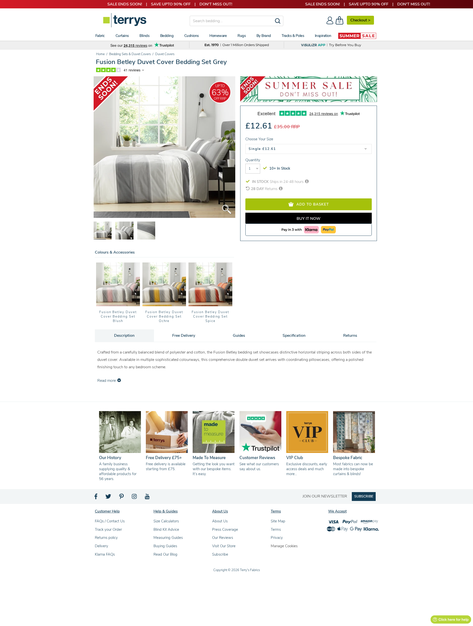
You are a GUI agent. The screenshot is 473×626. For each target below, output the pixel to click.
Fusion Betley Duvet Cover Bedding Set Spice (210, 316)
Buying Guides (165, 546)
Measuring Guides (168, 537)
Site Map (278, 521)
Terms (276, 529)
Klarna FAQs (105, 554)
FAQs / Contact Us (110, 521)
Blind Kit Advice (166, 529)
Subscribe (220, 554)
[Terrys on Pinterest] (121, 497)
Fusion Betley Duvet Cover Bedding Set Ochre (164, 316)
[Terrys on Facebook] (96, 497)
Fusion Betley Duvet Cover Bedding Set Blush (118, 316)
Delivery (101, 546)
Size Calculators (166, 521)
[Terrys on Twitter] (108, 497)
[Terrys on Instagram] (135, 497)
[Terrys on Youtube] (148, 497)
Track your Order (108, 529)
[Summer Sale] (357, 36)
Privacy (277, 537)
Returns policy (106, 537)
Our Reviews (222, 537)
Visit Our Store (224, 546)
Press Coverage (225, 529)
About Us (220, 521)
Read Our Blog (165, 554)
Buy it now (309, 218)
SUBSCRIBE (363, 496)
